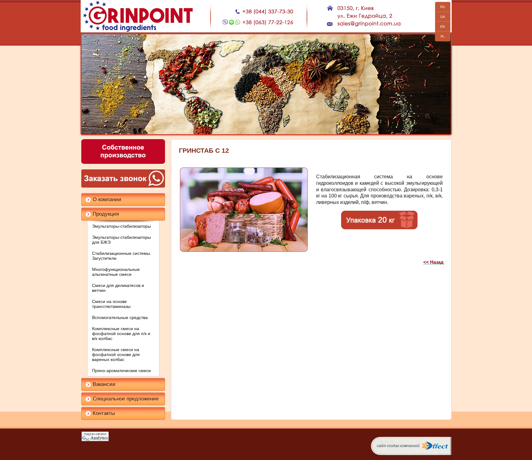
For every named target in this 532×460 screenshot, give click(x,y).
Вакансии (104, 384)
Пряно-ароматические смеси (121, 370)
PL (443, 36)
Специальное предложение (126, 399)
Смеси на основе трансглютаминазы (111, 304)
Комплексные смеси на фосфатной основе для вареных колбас (116, 354)
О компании (107, 199)
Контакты (104, 413)
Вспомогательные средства (120, 317)
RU (442, 7)
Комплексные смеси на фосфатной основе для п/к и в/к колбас (121, 333)
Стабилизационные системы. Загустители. (121, 256)
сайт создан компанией (398, 446)
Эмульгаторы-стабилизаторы (121, 226)
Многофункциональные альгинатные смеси (116, 272)
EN (442, 26)
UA (442, 17)
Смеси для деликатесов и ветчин (118, 288)
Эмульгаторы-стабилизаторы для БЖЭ (121, 240)
